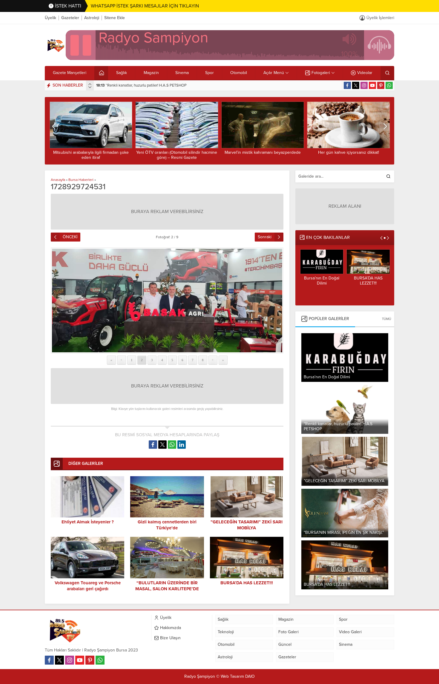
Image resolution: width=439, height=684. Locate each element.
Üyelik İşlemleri (380, 17)
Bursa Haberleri (80, 180)
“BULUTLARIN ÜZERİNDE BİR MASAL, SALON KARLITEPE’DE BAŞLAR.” (167, 588)
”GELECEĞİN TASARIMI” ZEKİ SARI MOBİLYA (139, 85)
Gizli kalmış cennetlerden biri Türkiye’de (368, 283)
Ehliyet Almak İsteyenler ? (88, 522)
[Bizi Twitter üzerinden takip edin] (355, 85)
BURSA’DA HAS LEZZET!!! (321, 281)
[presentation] (89, 84)
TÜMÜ (386, 319)
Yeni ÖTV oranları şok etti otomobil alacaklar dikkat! (348, 155)
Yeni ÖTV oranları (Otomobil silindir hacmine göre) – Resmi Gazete (90, 155)
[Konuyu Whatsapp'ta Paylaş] (172, 444)
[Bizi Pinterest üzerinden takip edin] (380, 85)
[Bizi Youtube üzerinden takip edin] (372, 85)
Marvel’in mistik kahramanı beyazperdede (177, 152)
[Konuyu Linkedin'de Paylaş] (181, 444)
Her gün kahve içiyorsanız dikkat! (262, 152)
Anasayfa (58, 180)
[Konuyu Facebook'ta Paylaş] (153, 444)
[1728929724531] (167, 300)
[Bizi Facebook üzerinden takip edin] (347, 85)
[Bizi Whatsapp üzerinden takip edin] (389, 85)
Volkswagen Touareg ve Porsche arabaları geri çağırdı (88, 585)
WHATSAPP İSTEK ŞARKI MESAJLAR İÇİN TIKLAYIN (145, 6)
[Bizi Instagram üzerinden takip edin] (364, 85)
